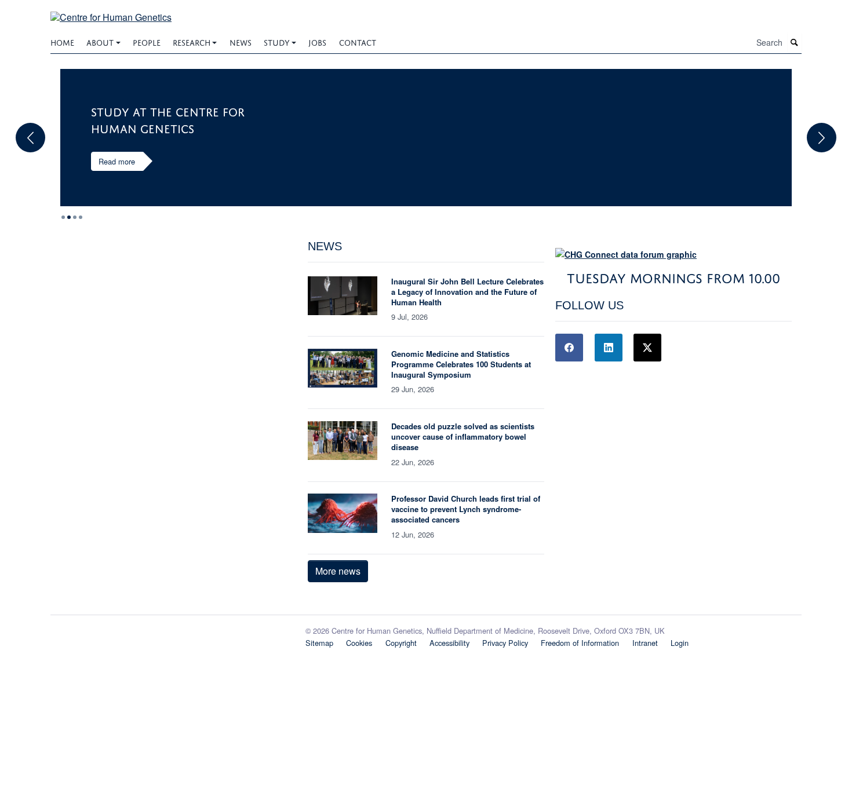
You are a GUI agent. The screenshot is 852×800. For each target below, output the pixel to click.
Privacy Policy (505, 642)
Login (680, 642)
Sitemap (319, 642)
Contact (357, 41)
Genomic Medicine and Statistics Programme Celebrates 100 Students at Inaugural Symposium (461, 364)
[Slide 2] (75, 217)
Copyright (401, 642)
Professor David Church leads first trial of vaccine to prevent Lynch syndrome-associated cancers (465, 509)
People (147, 41)
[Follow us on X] (647, 347)
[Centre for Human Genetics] (111, 10)
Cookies (359, 642)
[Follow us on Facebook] (569, 347)
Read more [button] (117, 161)
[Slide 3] (80, 217)
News (241, 41)
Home (62, 41)
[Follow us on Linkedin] (608, 347)
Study (277, 41)
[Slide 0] (63, 217)
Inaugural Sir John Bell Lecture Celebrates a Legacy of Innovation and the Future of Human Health (467, 292)
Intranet (645, 642)
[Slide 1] (69, 217)
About (100, 41)
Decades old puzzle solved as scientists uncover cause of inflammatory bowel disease (462, 436)
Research (191, 41)
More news (338, 571)
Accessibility (449, 642)
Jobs (317, 41)
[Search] (795, 42)
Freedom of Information (580, 642)
